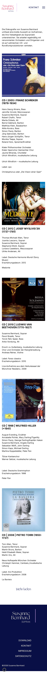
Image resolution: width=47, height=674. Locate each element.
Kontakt (34, 7)
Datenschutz (23, 656)
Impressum (24, 651)
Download (25, 640)
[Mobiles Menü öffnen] (43, 7)
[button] (4, 669)
